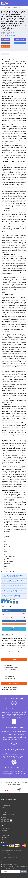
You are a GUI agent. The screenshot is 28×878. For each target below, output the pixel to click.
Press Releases (6, 805)
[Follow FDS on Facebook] (5, 820)
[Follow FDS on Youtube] (11, 820)
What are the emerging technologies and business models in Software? (12, 586)
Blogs (3, 807)
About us (4, 810)
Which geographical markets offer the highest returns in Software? (12, 591)
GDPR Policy (5, 837)
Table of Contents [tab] (14, 54)
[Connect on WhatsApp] (11, 602)
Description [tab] (4, 54)
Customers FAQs (6, 828)
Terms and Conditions (7, 833)
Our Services (5, 840)
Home (3, 803)
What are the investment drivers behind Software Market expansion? (12, 581)
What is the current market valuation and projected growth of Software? (12, 576)
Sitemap (4, 812)
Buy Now (14, 624)
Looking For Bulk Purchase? (14, 628)
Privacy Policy (5, 835)
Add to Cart (14, 621)
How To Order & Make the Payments (11, 850)
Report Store (7, 7)
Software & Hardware (10, 35)
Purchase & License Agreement (10, 857)
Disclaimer (4, 830)
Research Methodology (8, 814)
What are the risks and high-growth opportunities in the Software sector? (11, 596)
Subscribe (23, 871)
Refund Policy (5, 852)
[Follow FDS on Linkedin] (2, 820)
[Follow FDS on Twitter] (8, 820)
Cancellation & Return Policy (9, 855)
